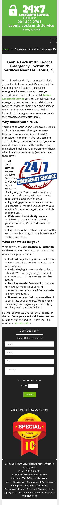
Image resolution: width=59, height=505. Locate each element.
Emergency (16, 485)
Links (51, 489)
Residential (18, 482)
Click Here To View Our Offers (29, 409)
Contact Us (42, 485)
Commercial (33, 482)
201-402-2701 (29, 21)
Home (6, 49)
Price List (31, 489)
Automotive (47, 482)
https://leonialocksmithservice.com (29, 475)
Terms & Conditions (14, 489)
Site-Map (42, 489)
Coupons (29, 485)
